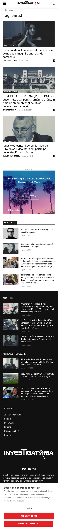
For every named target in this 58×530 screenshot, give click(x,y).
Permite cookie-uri (28, 524)
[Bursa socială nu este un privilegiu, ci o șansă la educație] (10, 233)
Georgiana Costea (10, 60)
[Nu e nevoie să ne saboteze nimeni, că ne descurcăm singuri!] (10, 248)
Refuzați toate (29, 516)
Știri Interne (8, 141)
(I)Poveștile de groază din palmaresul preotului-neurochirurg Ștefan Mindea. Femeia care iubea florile (37, 362)
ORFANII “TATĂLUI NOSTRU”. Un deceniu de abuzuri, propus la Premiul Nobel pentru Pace (37, 339)
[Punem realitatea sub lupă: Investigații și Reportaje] (29, 3)
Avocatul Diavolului (10, 46)
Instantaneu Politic (10, 92)
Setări (29, 508)
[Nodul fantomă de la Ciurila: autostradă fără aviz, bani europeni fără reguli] (10, 378)
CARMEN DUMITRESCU (11, 156)
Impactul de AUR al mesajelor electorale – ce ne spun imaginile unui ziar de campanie (29, 54)
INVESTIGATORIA (9, 110)
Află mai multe (19, 501)
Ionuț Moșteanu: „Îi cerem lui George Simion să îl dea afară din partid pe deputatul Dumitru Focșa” (25, 149)
